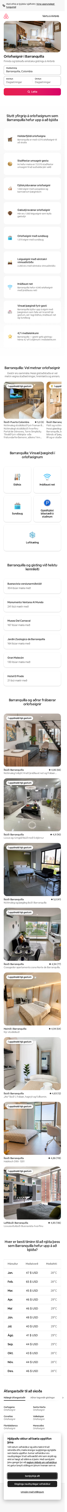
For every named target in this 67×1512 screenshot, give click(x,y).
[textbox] (18, 82)
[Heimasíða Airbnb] (6, 16)
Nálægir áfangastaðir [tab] (14, 1397)
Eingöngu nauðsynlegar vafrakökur (32, 1484)
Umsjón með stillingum (32, 1492)
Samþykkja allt (32, 1476)
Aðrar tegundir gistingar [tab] (42, 1397)
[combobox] (32, 71)
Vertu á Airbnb (50, 16)
